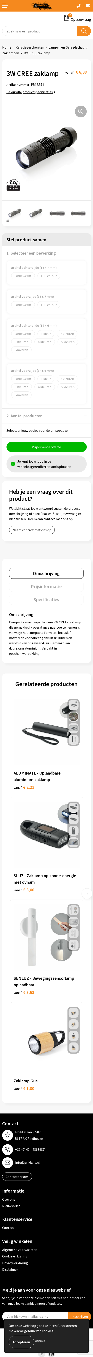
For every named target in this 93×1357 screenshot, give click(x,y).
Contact (8, 1227)
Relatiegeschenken (30, 47)
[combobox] (39, 31)
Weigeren (40, 1340)
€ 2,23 (24, 787)
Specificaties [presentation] (46, 599)
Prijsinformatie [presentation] (46, 586)
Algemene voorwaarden (19, 1249)
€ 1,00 (24, 1088)
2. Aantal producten (24, 415)
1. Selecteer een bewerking (31, 253)
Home (6, 47)
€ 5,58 (24, 992)
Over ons (8, 1199)
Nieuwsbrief (11, 1206)
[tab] (46, 573)
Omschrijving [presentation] (46, 573)
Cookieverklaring (14, 1256)
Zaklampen (10, 53)
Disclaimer (10, 1269)
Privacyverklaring (15, 1263)
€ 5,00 (24, 889)
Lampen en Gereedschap (66, 47)
